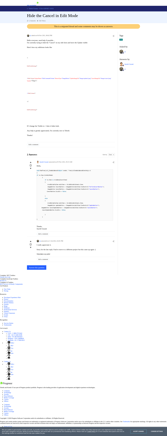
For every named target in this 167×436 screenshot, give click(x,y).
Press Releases (8, 396)
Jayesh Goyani (44, 162)
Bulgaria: (16, 338)
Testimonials (8, 325)
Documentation (8, 301)
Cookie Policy (91, 431)
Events (6, 315)
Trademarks (126, 421)
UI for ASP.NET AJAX (46, 8)
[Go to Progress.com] (6, 384)
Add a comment (33, 144)
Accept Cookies (138, 431)
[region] (83, 431)
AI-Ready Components (15, 284)
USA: (15, 333)
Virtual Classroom (9, 313)
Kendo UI (3, 280)
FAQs (6, 316)
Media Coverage (9, 398)
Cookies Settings (157, 431)
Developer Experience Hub (12, 297)
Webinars (7, 308)
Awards (6, 394)
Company (7, 391)
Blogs (5, 306)
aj (30, 35)
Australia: (16, 340)
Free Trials (7, 289)
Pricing (6, 291)
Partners (6, 311)
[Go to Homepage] (37, 5)
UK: (15, 335)
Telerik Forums (33, 8)
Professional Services (10, 309)
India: (15, 337)
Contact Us (7, 331)
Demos (6, 299)
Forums (6, 304)
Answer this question (36, 268)
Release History (9, 302)
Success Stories (8, 323)
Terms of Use (8, 426)
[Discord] (9, 358)
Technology (7, 392)
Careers (6, 399)
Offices (6, 401)
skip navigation (31, 5)
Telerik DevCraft (5, 277)
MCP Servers (4, 284)
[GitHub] (9, 356)
